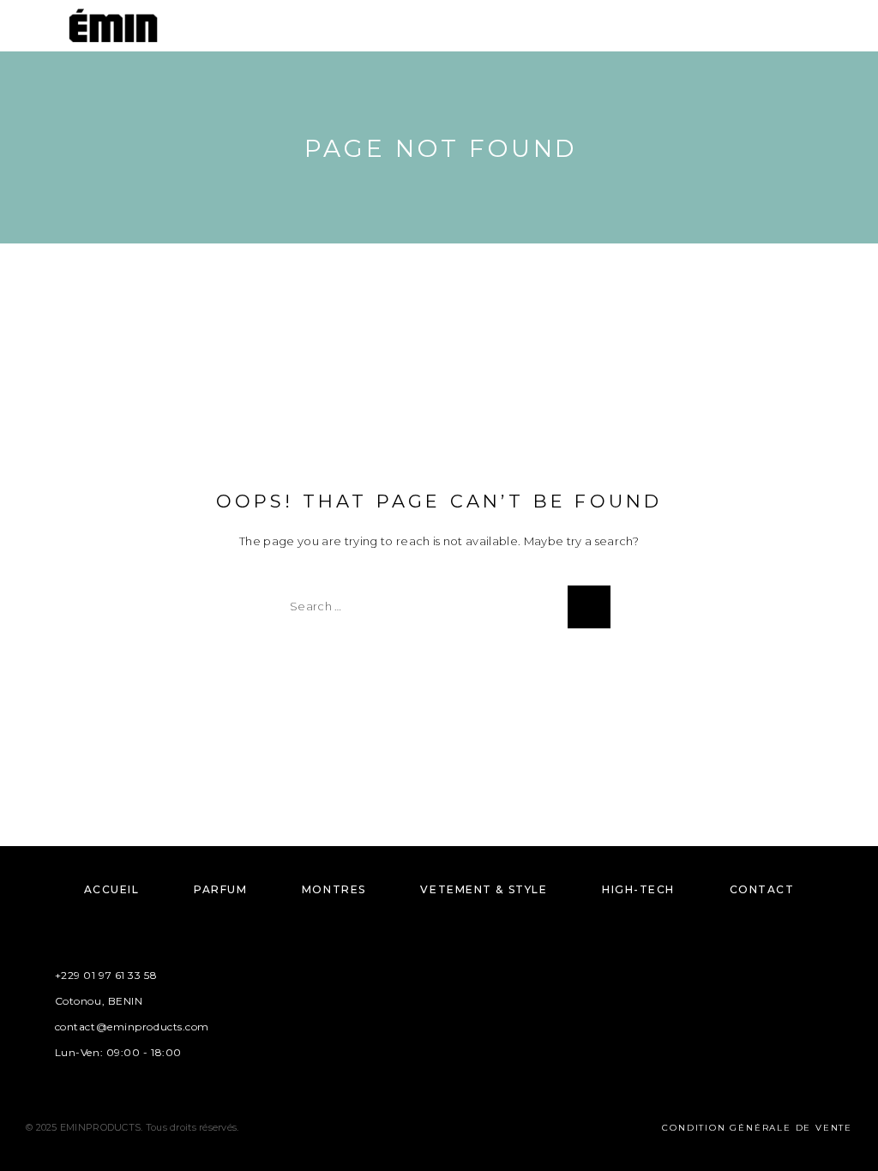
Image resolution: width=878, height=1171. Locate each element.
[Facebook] (389, 1006)
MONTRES (334, 889)
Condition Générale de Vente (757, 1127)
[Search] (798, 28)
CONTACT (762, 889)
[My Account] (826, 28)
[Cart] (853, 27)
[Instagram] (422, 1006)
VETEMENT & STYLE (483, 889)
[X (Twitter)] (455, 1006)
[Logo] (113, 26)
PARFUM (220, 889)
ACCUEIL (112, 889)
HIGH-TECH (638, 889)
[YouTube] (489, 1006)
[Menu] (34, 25)
